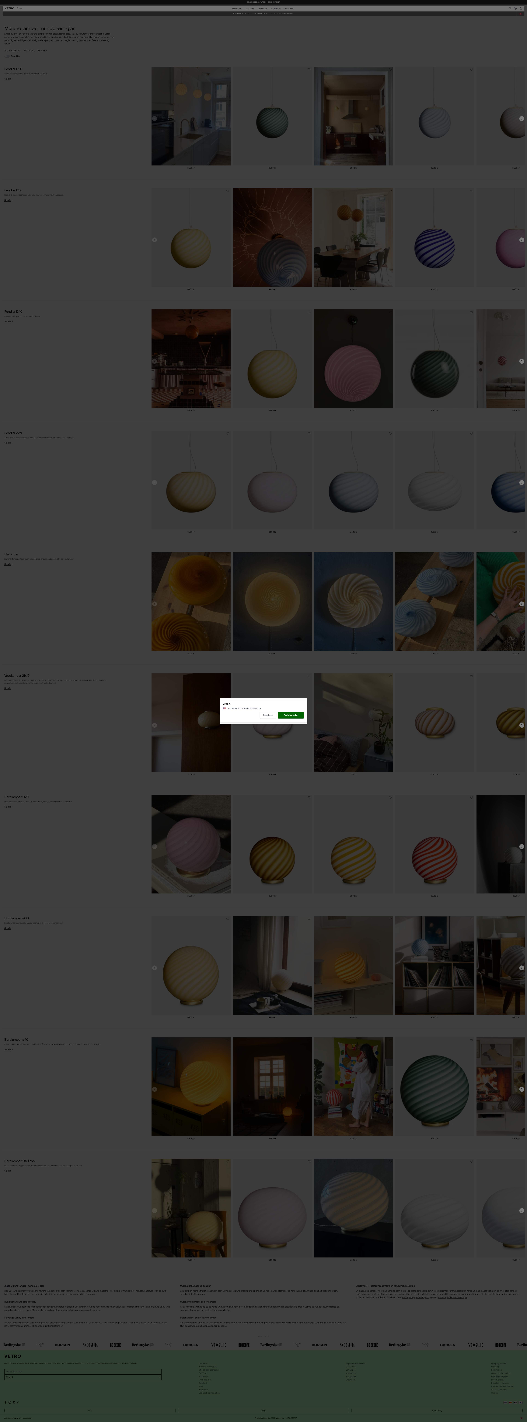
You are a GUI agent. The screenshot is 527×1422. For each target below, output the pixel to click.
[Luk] (288, 674)
